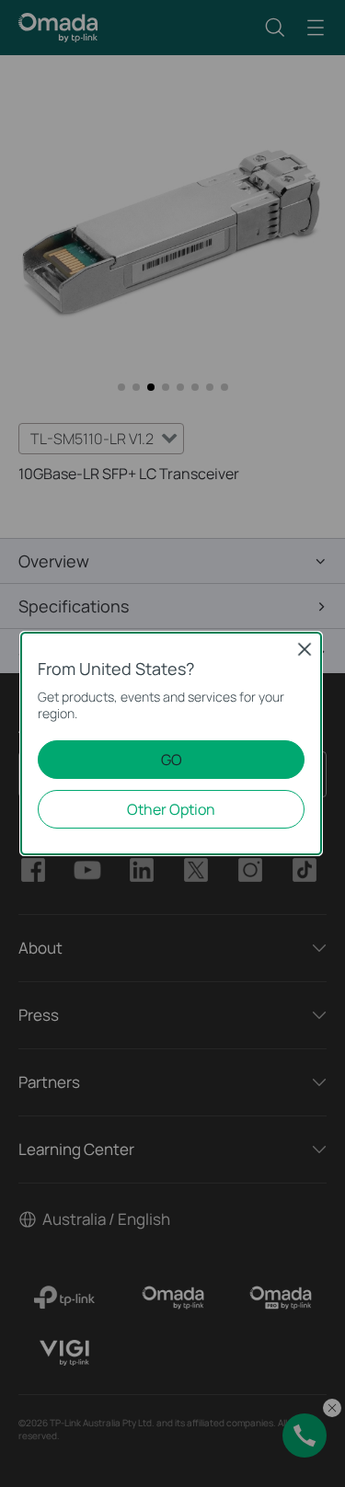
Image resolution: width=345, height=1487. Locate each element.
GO (171, 759)
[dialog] (172, 743)
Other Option (171, 809)
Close (304, 649)
